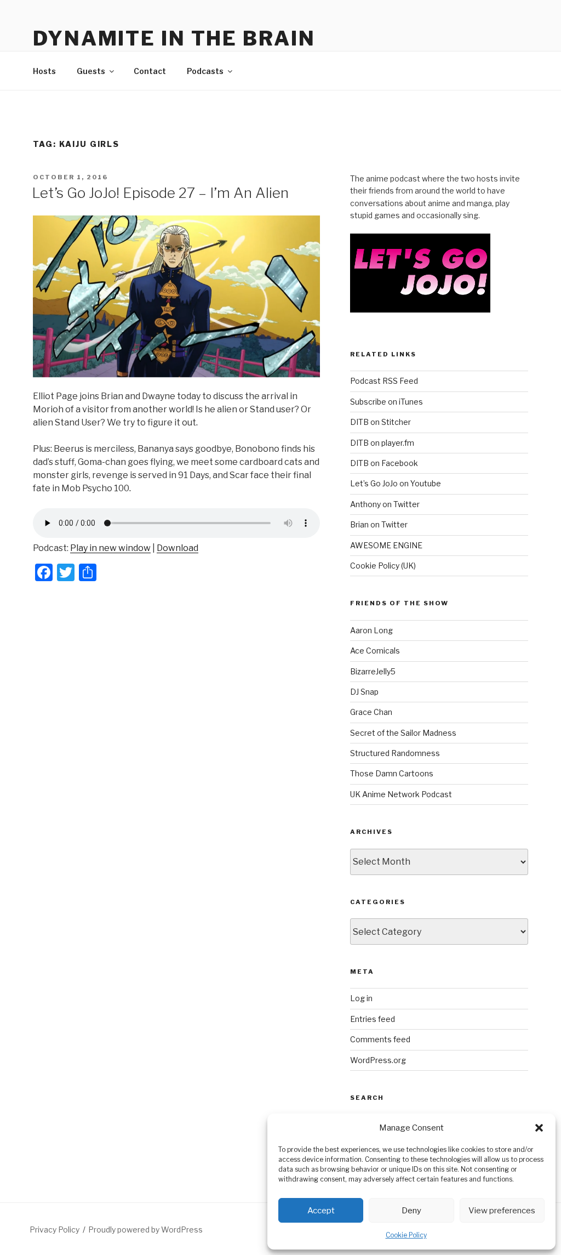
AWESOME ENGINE (386, 545)
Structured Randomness (395, 753)
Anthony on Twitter (385, 504)
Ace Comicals (375, 650)
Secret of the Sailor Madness (403, 732)
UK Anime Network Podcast (401, 794)
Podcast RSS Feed (384, 380)
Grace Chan (371, 712)
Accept (321, 1211)
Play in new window (110, 548)
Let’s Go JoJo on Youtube (395, 483)
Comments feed (380, 1039)
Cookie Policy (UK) (383, 565)
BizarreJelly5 (373, 671)
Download (177, 548)
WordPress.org (378, 1060)
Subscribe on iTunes (386, 401)
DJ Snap (364, 691)
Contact (150, 71)
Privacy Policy (54, 1229)
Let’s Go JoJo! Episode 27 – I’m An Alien (160, 192)
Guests (91, 71)
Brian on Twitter (379, 524)
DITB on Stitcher (380, 422)
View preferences (501, 1211)
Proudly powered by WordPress (145, 1229)
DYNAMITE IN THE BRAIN (174, 38)
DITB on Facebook (384, 463)
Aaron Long (371, 630)
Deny (411, 1211)
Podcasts (205, 71)
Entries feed (372, 1019)
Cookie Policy (406, 1235)
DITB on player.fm (382, 442)
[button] (539, 1127)
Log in (361, 998)
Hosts (44, 71)
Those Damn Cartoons (391, 773)
